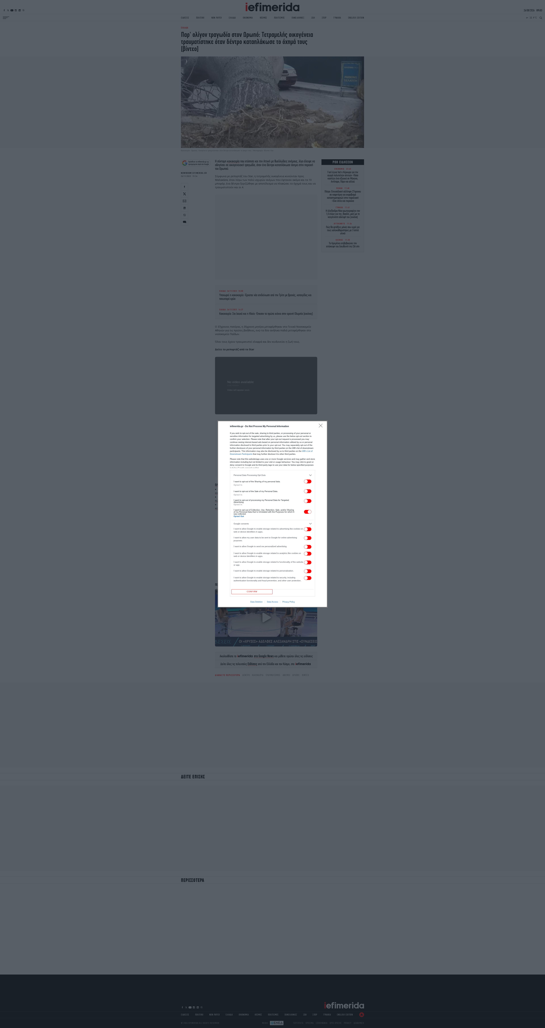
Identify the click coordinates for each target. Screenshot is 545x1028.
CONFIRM (252, 592)
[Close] (321, 426)
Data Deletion (256, 602)
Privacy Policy (288, 602)
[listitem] (272, 475)
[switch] (307, 481)
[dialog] (272, 514)
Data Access (272, 602)
